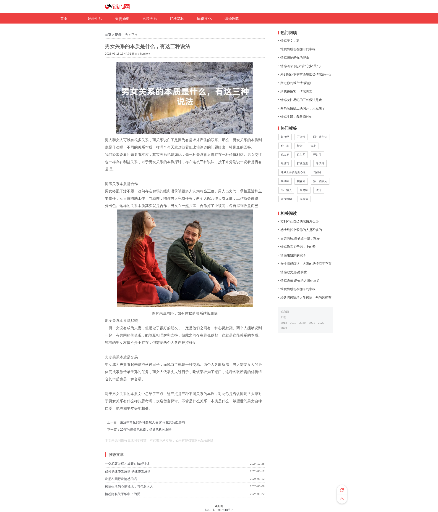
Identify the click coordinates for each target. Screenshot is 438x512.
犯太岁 (285, 154)
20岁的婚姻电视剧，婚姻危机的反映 (146, 429)
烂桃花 (285, 163)
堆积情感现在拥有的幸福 (297, 289)
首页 (108, 35)
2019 (293, 322)
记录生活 (121, 35)
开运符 (301, 136)
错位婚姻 (286, 199)
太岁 (313, 145)
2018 (284, 322)
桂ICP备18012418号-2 (219, 510)
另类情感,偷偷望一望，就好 (300, 238)
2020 (302, 322)
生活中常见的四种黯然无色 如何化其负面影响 (152, 422)
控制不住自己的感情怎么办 (299, 221)
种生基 (285, 145)
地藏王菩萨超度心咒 (293, 172)
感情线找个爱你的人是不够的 (301, 230)
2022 (321, 322)
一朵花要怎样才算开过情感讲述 (127, 464)
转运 (299, 145)
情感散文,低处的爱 (293, 272)
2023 (284, 328)
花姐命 (317, 172)
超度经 (285, 136)
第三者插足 (320, 181)
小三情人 (286, 190)
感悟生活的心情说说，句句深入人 (129, 486)
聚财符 (304, 190)
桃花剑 (301, 181)
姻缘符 (285, 181)
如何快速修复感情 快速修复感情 (128, 471)
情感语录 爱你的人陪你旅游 (300, 280)
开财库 (317, 154)
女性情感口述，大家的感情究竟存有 (305, 263)
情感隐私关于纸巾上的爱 (122, 494)
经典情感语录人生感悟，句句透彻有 (305, 297)
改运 (318, 190)
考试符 (320, 163)
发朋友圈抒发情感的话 (121, 479)
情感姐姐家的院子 (293, 255)
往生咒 (301, 154)
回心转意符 (320, 136)
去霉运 (304, 199)
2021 (312, 322)
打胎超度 (302, 163)
